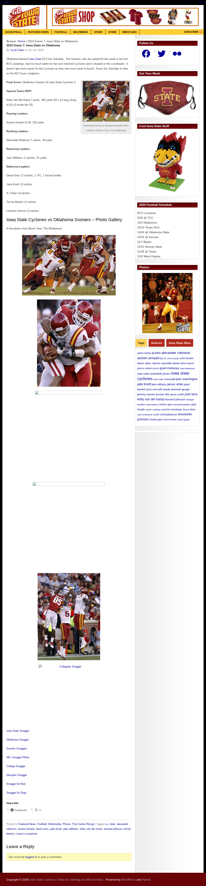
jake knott (56, 829)
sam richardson (144, 414)
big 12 (162, 358)
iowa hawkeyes (187, 368)
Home (21, 41)
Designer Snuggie (16, 775)
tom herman (170, 419)
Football (61, 32)
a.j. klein (110, 824)
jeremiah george (180, 389)
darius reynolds (162, 363)
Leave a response (26, 833)
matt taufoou (152, 404)
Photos (67, 824)
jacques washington (185, 379)
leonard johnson (113, 829)
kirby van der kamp (91, 829)
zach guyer (184, 419)
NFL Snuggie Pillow (17, 757)
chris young (172, 358)
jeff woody (164, 389)
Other (98, 32)
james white (175, 384)
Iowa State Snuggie (17, 730)
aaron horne (144, 353)
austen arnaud (26, 829)
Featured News (38, 32)
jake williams (70, 829)
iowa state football (162, 379)
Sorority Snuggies (16, 748)
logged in (31, 856)
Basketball (13, 32)
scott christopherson (165, 414)
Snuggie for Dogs (16, 792)
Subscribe (191, 32)
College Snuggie (15, 766)
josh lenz (191, 394)
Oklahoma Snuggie (17, 739)
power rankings (153, 409)
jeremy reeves (146, 394)
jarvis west (152, 389)
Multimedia (80, 32)
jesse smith (177, 394)
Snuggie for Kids (16, 783)
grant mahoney (169, 368)
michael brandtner (182, 404)
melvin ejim (165, 404)
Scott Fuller (17, 50)
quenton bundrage (172, 409)
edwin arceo (152, 368)
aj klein (156, 353)
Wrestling (129, 32)
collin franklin (186, 358)
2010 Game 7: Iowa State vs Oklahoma (33, 45)
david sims (42, 829)
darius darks (144, 363)
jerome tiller (163, 394)
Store (112, 32)
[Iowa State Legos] (167, 162)
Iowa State (35, 58)
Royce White (189, 409)
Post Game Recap (83, 824)
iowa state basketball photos (153, 373)
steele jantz (156, 419)
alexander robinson (176, 353)
